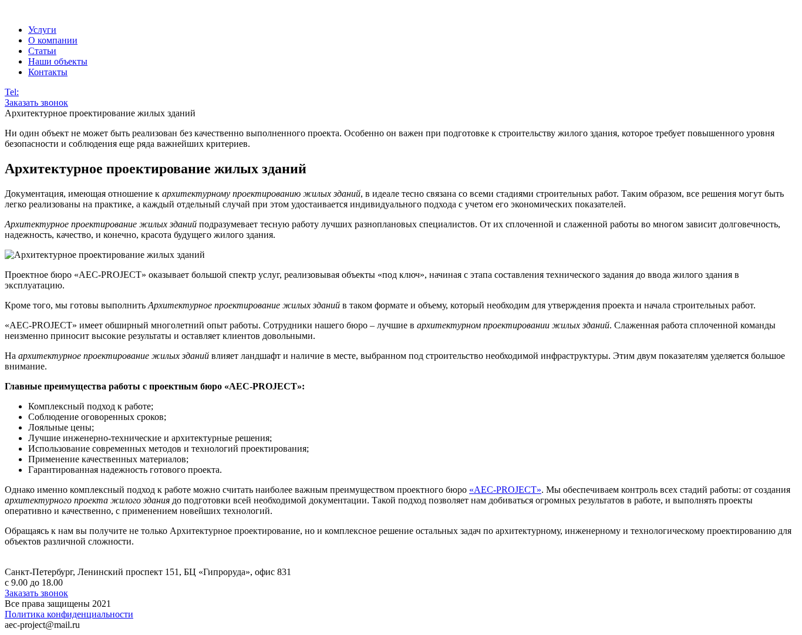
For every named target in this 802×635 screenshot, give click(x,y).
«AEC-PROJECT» (505, 490)
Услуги (42, 30)
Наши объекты (57, 61)
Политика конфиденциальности (69, 614)
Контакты (48, 72)
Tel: (12, 92)
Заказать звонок (36, 102)
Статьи (42, 51)
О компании (52, 40)
